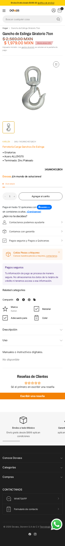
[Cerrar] (59, 252)
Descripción (9, 329)
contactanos (51, 255)
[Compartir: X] (23, 300)
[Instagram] (35, 534)
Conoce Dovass (12, 458)
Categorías (9, 467)
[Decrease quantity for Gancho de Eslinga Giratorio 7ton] (5, 196)
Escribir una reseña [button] (32, 396)
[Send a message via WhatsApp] (56, 524)
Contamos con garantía (21, 231)
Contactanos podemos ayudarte (26, 222)
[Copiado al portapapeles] (34, 300)
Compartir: (8, 299)
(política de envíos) (46, 3)
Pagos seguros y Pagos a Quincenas (29, 240)
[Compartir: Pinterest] (29, 300)
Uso (5, 340)
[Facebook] (29, 534)
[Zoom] (56, 64)
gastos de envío (28, 47)
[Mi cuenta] (54, 10)
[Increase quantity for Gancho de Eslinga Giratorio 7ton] (14, 196)
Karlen (6, 141)
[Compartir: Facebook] (18, 300)
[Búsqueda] (58, 19)
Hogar (5, 28)
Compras (8, 476)
